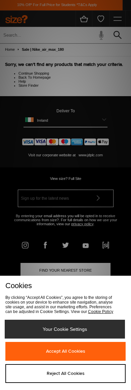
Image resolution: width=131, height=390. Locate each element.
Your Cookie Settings (65, 329)
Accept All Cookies (65, 351)
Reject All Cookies (66, 373)
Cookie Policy (100, 311)
